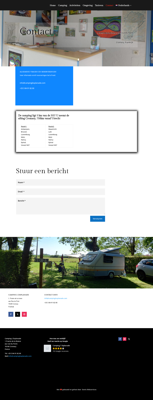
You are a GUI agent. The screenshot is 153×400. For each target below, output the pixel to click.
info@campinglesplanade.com (32, 83)
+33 (21, 88)
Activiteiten (74, 5)
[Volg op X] (17, 314)
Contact (109, 5)
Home (53, 5)
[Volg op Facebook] (10, 314)
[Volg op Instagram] (24, 314)
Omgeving (88, 5)
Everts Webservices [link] (89, 389)
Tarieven (99, 5)
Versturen (97, 218)
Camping (62, 5)
